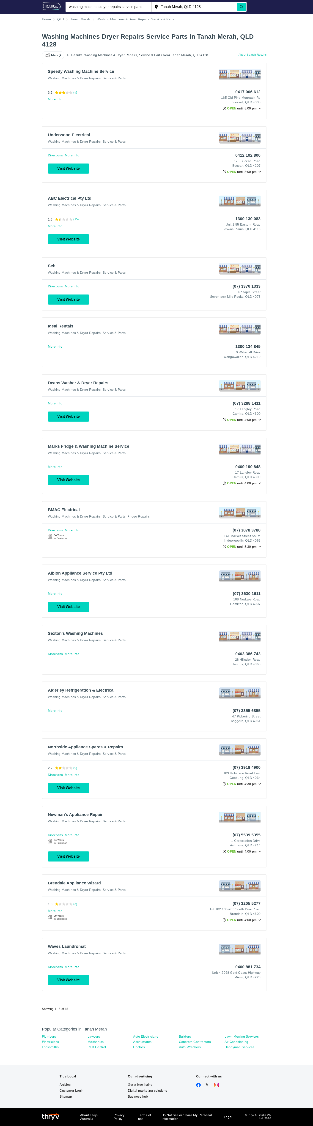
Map (54, 55)
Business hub (138, 1096)
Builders (185, 1036)
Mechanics (96, 1042)
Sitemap (66, 1096)
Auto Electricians (145, 1036)
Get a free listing (140, 1084)
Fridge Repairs (138, 516)
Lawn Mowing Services (242, 1036)
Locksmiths (50, 1047)
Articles (65, 1084)
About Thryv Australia (89, 1117)
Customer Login (71, 1090)
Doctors (139, 1047)
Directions (55, 155)
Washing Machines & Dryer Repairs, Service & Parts (87, 78)
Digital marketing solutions (147, 1090)
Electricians (50, 1042)
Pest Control (97, 1047)
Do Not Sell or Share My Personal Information (187, 1117)
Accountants (142, 1042)
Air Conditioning (236, 1042)
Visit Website (68, 168)
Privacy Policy (119, 1117)
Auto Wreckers (190, 1047)
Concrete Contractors (195, 1042)
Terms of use (144, 1117)
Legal (228, 1117)
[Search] (241, 7)
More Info (55, 99)
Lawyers (94, 1036)
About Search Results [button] (252, 54)
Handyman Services (239, 1047)
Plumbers (49, 1036)
